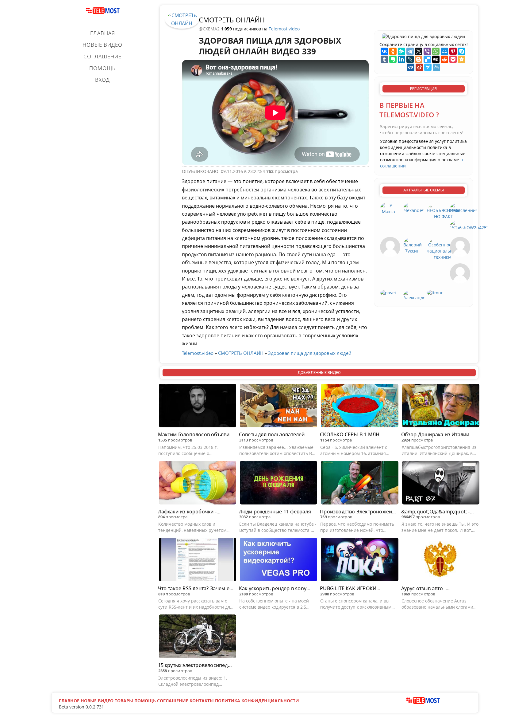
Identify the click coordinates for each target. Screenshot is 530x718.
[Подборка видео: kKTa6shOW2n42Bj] (469, 225)
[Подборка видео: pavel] (388, 292)
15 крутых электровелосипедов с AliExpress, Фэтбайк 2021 (196, 665)
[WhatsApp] (436, 51)
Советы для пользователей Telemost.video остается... (272, 434)
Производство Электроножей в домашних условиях (358, 511)
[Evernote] (393, 59)
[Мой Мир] (444, 51)
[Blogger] (418, 59)
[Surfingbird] (428, 67)
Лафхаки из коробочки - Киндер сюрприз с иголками (193, 511)
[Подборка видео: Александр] (414, 295)
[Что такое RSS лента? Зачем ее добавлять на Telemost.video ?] (197, 560)
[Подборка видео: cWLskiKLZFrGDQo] (460, 273)
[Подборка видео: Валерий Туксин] (412, 245)
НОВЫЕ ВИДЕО (102, 44)
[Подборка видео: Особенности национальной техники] (442, 248)
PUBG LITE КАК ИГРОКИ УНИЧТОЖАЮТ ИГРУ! (348, 588)
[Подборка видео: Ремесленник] (464, 207)
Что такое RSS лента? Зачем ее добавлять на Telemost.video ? (195, 588)
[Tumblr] (384, 59)
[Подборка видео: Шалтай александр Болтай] (390, 246)
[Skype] (461, 51)
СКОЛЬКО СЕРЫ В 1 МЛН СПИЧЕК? (349, 434)
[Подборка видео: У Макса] (388, 208)
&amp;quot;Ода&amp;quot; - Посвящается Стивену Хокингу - (438, 511)
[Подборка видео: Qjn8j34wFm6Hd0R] (460, 246)
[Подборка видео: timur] (435, 292)
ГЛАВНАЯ (102, 33)
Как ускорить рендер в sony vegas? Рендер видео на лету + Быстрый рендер (276, 588)
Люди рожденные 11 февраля (275, 511)
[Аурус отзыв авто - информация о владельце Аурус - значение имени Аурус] (440, 560)
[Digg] (436, 59)
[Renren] (410, 67)
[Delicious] (427, 59)
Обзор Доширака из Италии (435, 434)
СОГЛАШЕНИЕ (102, 56)
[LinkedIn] (401, 59)
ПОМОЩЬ (102, 68)
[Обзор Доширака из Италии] (440, 406)
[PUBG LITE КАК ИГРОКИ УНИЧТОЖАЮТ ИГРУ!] (359, 560)
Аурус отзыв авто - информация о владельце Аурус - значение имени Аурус (438, 588)
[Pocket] (453, 59)
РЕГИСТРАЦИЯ (423, 88)
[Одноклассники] (393, 51)
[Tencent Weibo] (436, 67)
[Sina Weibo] (419, 67)
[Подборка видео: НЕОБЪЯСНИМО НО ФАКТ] (444, 211)
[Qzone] (461, 59)
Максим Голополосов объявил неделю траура (195, 434)
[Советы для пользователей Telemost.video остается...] (278, 406)
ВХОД (102, 79)
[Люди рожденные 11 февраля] (278, 483)
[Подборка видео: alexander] (413, 207)
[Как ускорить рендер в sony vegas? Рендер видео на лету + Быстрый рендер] (278, 560)
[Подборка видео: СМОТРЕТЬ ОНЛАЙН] (182, 19)
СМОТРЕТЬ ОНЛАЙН (232, 19)
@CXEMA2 (210, 29)
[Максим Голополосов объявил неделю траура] (197, 406)
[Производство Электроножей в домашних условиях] (359, 483)
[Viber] (427, 51)
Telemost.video (284, 29)
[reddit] (444, 59)
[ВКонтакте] (384, 51)
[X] (418, 51)
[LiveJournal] (410, 59)
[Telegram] (410, 51)
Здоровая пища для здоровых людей (309, 353)
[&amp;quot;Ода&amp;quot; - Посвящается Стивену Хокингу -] (440, 483)
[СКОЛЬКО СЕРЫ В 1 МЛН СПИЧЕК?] (359, 406)
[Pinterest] (453, 51)
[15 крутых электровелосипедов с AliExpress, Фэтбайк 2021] (197, 637)
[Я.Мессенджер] (401, 51)
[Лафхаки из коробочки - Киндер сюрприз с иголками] (197, 483)
